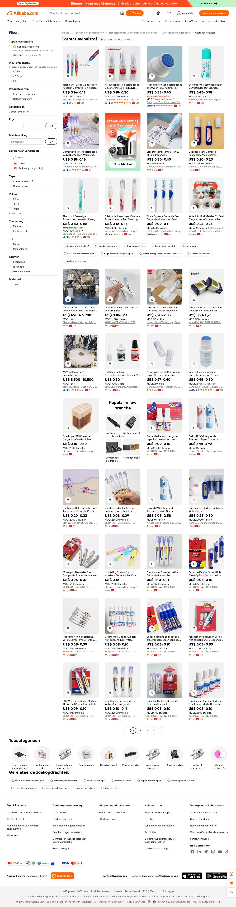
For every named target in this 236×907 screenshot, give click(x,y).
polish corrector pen (77, 261)
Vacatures (12, 835)
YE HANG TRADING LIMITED (120, 322)
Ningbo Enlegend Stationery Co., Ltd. (81, 166)
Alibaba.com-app (168, 876)
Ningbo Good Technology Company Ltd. (164, 322)
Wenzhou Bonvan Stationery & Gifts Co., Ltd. (123, 231)
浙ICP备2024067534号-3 (206, 901)
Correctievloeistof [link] (205, 32)
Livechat (149, 819)
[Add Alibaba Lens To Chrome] (62, 875)
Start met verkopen (200, 819)
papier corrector (123, 780)
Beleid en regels (61, 848)
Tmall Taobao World (101, 891)
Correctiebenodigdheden (176, 32)
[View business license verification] (149, 902)
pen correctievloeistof (56, 788)
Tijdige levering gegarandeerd (69, 825)
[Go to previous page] (126, 730)
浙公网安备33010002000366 (174, 901)
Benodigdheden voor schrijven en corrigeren (133, 32)
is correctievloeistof (165, 246)
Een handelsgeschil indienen (159, 825)
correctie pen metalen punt (80, 254)
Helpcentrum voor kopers (158, 812)
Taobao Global (132, 891)
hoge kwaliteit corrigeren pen (118, 254)
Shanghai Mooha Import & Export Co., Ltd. (81, 322)
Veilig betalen (60, 812)
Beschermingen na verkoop (67, 832)
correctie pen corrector (65, 780)
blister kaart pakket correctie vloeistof (161, 254)
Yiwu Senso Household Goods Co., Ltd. (81, 233)
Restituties (150, 832)
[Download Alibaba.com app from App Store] (192, 875)
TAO (145, 891)
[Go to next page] (161, 730)
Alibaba (65, 32)
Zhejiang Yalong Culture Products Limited (81, 99)
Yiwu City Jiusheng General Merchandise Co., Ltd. (206, 231)
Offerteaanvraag (107, 819)
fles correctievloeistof (78, 246)
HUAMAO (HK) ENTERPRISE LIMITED (206, 322)
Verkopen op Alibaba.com (204, 812)
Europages (168, 891)
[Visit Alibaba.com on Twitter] (206, 852)
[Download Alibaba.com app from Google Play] (217, 875)
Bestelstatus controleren (203, 825)
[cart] (169, 13)
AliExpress (68, 891)
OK (51, 125)
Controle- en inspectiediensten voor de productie (69, 840)
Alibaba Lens (14, 876)
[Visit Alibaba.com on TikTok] (227, 852)
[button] (122, 13)
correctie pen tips (96, 780)
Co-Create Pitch (16, 819)
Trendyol (154, 891)
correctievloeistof (86, 788)
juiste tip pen (111, 788)
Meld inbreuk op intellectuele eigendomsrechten (160, 840)
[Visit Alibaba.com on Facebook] (192, 852)
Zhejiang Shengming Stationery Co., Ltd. (164, 231)
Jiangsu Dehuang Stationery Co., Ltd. (206, 166)
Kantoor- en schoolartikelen (89, 32)
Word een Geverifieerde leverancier (209, 832)
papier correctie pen (151, 780)
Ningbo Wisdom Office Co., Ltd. (121, 99)
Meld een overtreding (156, 848)
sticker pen (190, 246)
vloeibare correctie (108, 246)
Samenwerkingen (199, 838)
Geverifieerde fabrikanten (112, 812)
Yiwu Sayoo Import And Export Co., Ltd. (206, 99)
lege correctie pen (136, 246)
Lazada (118, 891)
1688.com (82, 891)
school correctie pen (200, 254)
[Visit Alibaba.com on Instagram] (213, 852)
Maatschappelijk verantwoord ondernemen (23, 827)
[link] (231, 874)
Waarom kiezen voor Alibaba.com (24, 812)
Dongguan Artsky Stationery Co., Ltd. (164, 166)
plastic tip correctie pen (182, 780)
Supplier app (119, 876)
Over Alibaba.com (17, 805)
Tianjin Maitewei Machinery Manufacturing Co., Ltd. (81, 386)
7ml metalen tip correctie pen (29, 780)
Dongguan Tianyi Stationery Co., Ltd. (164, 102)
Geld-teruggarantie (63, 819)
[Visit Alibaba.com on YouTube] (220, 852)
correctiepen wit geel (25, 788)
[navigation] (33, 382)
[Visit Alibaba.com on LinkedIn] (199, 852)
